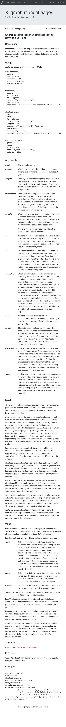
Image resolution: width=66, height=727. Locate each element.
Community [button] (50, 2)
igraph (6, 2)
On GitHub (60, 2)
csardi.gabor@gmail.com (27, 647)
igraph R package (16, 2)
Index (45, 707)
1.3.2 (24, 2)
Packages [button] (41, 2)
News (35, 2)
